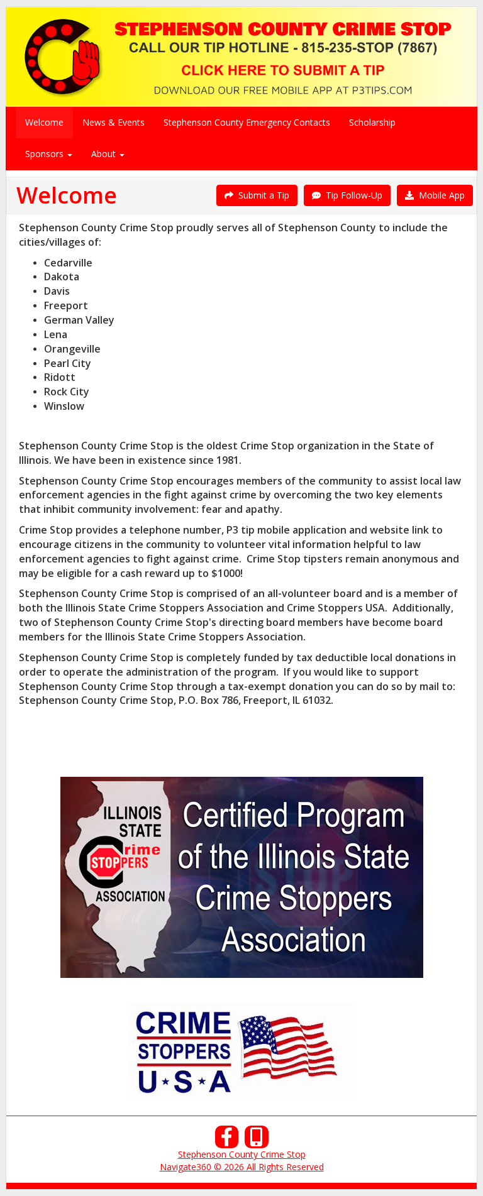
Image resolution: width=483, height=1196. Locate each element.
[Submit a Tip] (241, 56)
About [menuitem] (104, 154)
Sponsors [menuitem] (45, 154)
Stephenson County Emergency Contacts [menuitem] (247, 122)
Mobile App (439, 195)
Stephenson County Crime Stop (242, 1154)
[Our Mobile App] (257, 1140)
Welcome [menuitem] (44, 122)
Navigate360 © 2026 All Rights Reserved (242, 1167)
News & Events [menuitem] (113, 122)
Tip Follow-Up (351, 195)
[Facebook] (227, 1140)
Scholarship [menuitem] (372, 122)
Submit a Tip (261, 195)
